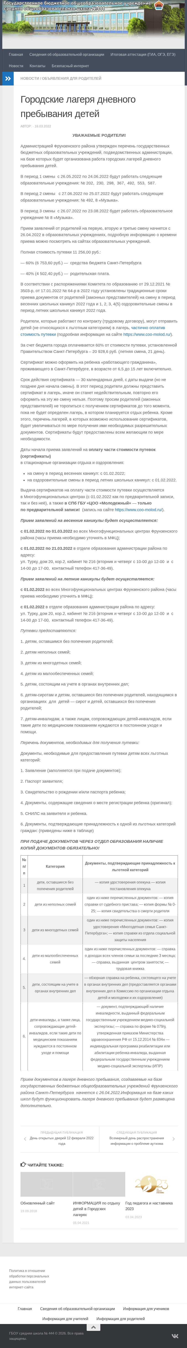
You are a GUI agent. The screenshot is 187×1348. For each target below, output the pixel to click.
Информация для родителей (120, 1319)
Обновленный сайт (38, 1203)
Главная (16, 54)
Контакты (37, 66)
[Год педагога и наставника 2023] (151, 1184)
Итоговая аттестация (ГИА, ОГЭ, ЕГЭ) (143, 54)
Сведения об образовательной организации (66, 54)
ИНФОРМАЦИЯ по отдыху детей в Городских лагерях (96, 1209)
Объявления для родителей (71, 78)
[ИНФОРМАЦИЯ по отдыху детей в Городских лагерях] (99, 1184)
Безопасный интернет (70, 66)
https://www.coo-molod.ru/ (147, 334)
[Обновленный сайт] (47, 1184)
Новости (16, 66)
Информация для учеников (146, 1309)
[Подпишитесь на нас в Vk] (174, 1336)
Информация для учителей (65, 1319)
